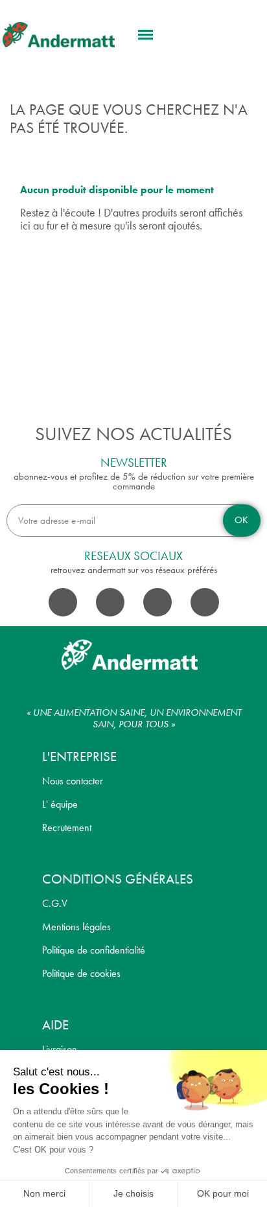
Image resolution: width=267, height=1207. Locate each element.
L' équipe (60, 804)
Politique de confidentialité (93, 950)
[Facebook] (63, 602)
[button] (146, 35)
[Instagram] (110, 602)
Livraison (59, 1049)
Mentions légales (76, 926)
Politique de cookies (81, 973)
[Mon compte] (219, 36)
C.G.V (54, 903)
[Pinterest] (205, 602)
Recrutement (66, 827)
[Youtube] (157, 602)
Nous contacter (72, 781)
